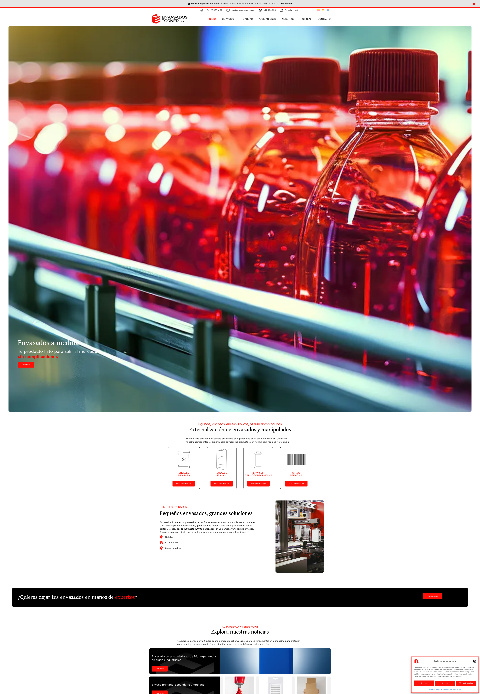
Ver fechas (286, 3)
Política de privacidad (444, 689)
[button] (475, 661)
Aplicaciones (172, 542)
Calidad (169, 537)
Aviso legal (457, 689)
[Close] (474, 3)
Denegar (445, 683)
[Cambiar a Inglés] (328, 10)
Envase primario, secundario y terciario (178, 684)
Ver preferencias (466, 683)
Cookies (432, 689)
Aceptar (424, 683)
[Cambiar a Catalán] (323, 10)
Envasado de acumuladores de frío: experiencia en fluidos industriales (184, 658)
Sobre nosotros (173, 548)
